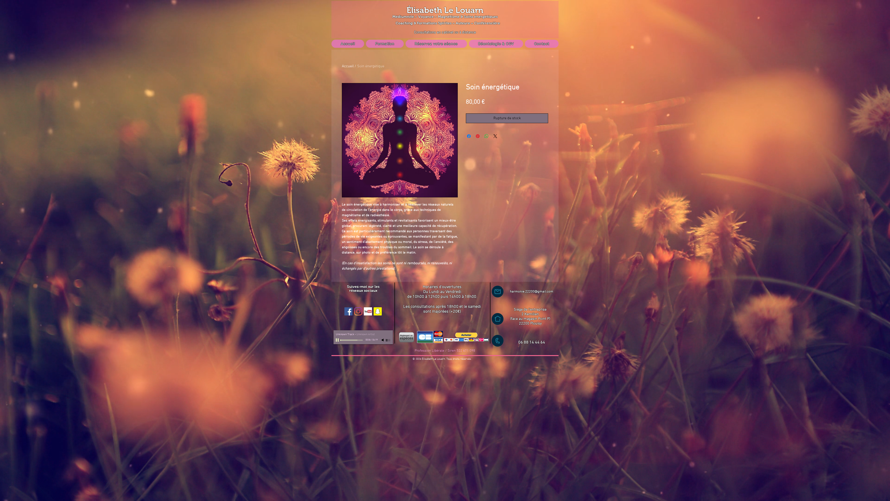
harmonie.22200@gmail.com (531, 291)
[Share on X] (495, 136)
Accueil (348, 66)
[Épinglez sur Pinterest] (477, 136)
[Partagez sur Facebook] (469, 136)
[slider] (388, 340)
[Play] (338, 340)
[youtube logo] (368, 311)
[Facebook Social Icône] (348, 311)
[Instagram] (358, 311)
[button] (466, 337)
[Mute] (383, 340)
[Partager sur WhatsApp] (486, 136)
